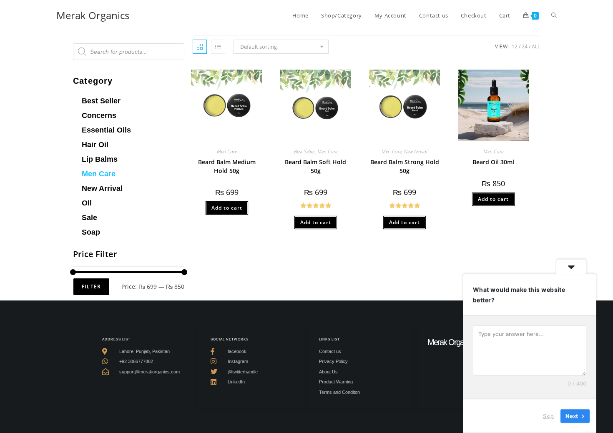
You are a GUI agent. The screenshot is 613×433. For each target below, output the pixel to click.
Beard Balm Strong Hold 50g (404, 166)
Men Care (99, 174)
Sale (89, 217)
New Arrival (102, 188)
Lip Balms (100, 159)
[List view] (218, 47)
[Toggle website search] (554, 15)
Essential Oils (106, 130)
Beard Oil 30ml (493, 162)
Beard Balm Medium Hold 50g (227, 166)
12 (515, 46)
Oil (87, 203)
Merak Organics (92, 15)
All (536, 46)
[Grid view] (200, 47)
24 (525, 46)
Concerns (99, 115)
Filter (91, 286)
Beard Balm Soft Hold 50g (315, 166)
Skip (548, 416)
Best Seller (101, 101)
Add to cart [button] (226, 207)
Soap (91, 232)
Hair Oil (95, 144)
